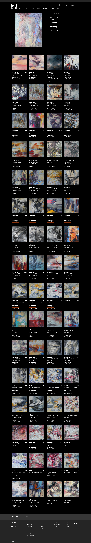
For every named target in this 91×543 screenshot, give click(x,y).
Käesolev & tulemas (57, 524)
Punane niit (14, 78)
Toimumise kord (43, 531)
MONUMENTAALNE (32, 78)
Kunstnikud (26, 8)
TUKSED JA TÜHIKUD (67, 78)
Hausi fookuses (29, 524)
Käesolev (42, 524)
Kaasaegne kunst (29, 526)
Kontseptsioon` (56, 528)
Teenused (52, 8)
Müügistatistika (43, 528)
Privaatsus (68, 530)
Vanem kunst (29, 530)
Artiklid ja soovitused (30, 535)
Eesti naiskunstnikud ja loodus (52, 80)
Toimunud (42, 526)
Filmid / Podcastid (43, 530)
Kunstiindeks (73, 5)
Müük (67, 5)
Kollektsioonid (45, 8)
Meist (68, 528)
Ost (62, 5)
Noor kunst (29, 528)
